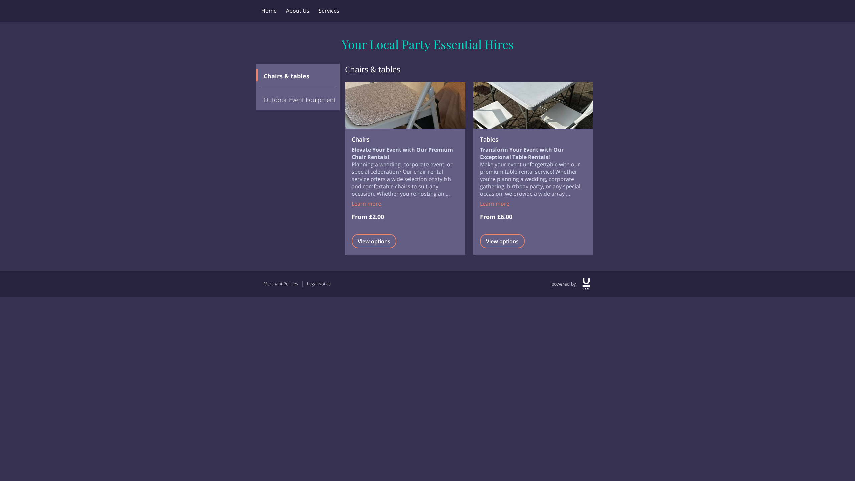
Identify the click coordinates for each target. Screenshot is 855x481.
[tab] (298, 75)
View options (374, 241)
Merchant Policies (281, 284)
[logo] (586, 284)
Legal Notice (319, 284)
